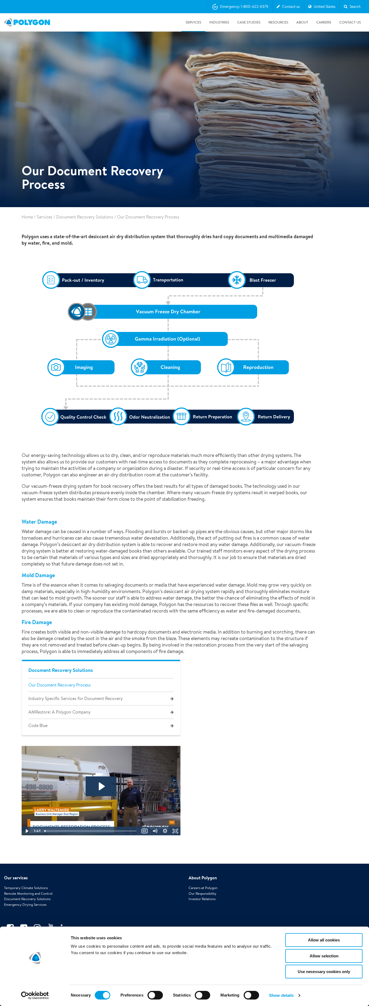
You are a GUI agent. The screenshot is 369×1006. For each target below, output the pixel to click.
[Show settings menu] (165, 831)
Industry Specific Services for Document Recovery (75, 698)
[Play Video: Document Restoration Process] (101, 786)
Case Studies (248, 22)
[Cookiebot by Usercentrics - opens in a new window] (35, 995)
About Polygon (203, 878)
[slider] (91, 831)
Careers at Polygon (203, 888)
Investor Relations (202, 899)
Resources (278, 22)
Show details (281, 995)
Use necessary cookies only (324, 971)
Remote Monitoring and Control (28, 893)
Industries (219, 22)
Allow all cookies (324, 940)
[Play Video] (27, 831)
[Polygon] (27, 22)
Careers (323, 22)
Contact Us (350, 22)
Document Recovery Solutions (84, 217)
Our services (16, 878)
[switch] (155, 999)
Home (27, 217)
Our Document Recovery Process (59, 685)
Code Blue (38, 725)
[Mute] (155, 831)
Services (193, 22)
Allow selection (324, 956)
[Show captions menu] (144, 831)
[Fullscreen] (175, 831)
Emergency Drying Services (25, 904)
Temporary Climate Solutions (26, 888)
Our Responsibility (202, 893)
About (302, 22)
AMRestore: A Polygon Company (59, 712)
